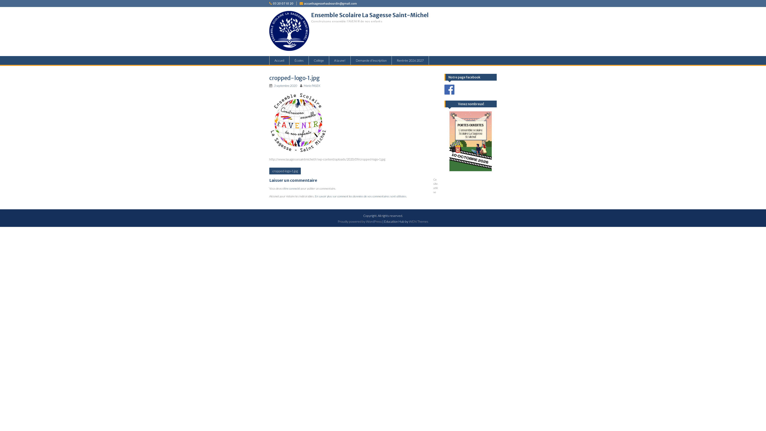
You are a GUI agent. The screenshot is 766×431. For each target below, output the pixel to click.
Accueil (279, 60)
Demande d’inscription (371, 60)
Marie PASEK (312, 85)
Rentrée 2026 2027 (410, 60)
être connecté (291, 188)
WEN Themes (418, 221)
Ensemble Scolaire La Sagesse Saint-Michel (370, 15)
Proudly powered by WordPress (360, 221)
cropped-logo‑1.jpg (285, 171)
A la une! (339, 60)
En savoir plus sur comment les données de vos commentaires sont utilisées (360, 196)
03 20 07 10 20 (283, 3)
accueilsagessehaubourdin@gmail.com (330, 3)
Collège (319, 60)
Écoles (299, 60)
